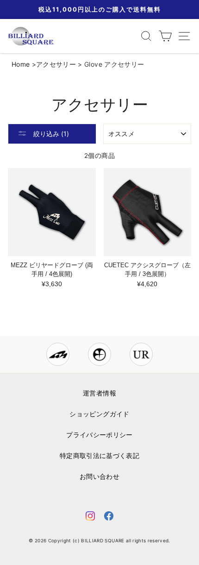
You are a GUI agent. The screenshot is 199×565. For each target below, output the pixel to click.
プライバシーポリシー (99, 435)
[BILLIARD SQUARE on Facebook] (108, 517)
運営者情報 (99, 393)
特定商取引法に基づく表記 (99, 455)
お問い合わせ (99, 476)
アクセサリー (56, 64)
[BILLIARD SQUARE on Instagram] (90, 517)
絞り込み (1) (50, 134)
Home (21, 64)
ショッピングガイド (99, 414)
